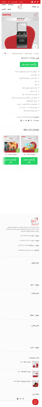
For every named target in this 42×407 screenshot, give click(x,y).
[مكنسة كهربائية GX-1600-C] (35, 383)
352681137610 (25, 240)
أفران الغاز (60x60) (17, 52)
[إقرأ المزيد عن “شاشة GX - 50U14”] (36, 149)
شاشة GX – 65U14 (11, 153)
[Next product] (3, 52)
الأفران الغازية (28, 52)
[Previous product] (7, 52)
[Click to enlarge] (35, 45)
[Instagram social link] (35, 1)
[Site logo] (20, 6)
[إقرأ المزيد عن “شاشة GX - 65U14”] (18, 149)
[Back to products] (5, 52)
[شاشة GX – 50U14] (29, 142)
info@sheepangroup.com (26, 250)
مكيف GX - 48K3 (25, 362)
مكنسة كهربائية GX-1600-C (22, 381)
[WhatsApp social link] (23, 119)
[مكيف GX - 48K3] (35, 364)
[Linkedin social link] (26, 119)
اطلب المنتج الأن (28, 62)
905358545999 (25, 235)
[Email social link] (28, 119)
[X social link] (31, 119)
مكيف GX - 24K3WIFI (24, 372)
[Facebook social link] (37, 1)
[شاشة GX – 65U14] (11, 142)
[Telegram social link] (32, 1)
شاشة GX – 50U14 (29, 153)
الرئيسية (37, 52)
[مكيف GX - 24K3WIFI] (35, 374)
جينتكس (19, 115)
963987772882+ (23, 245)
